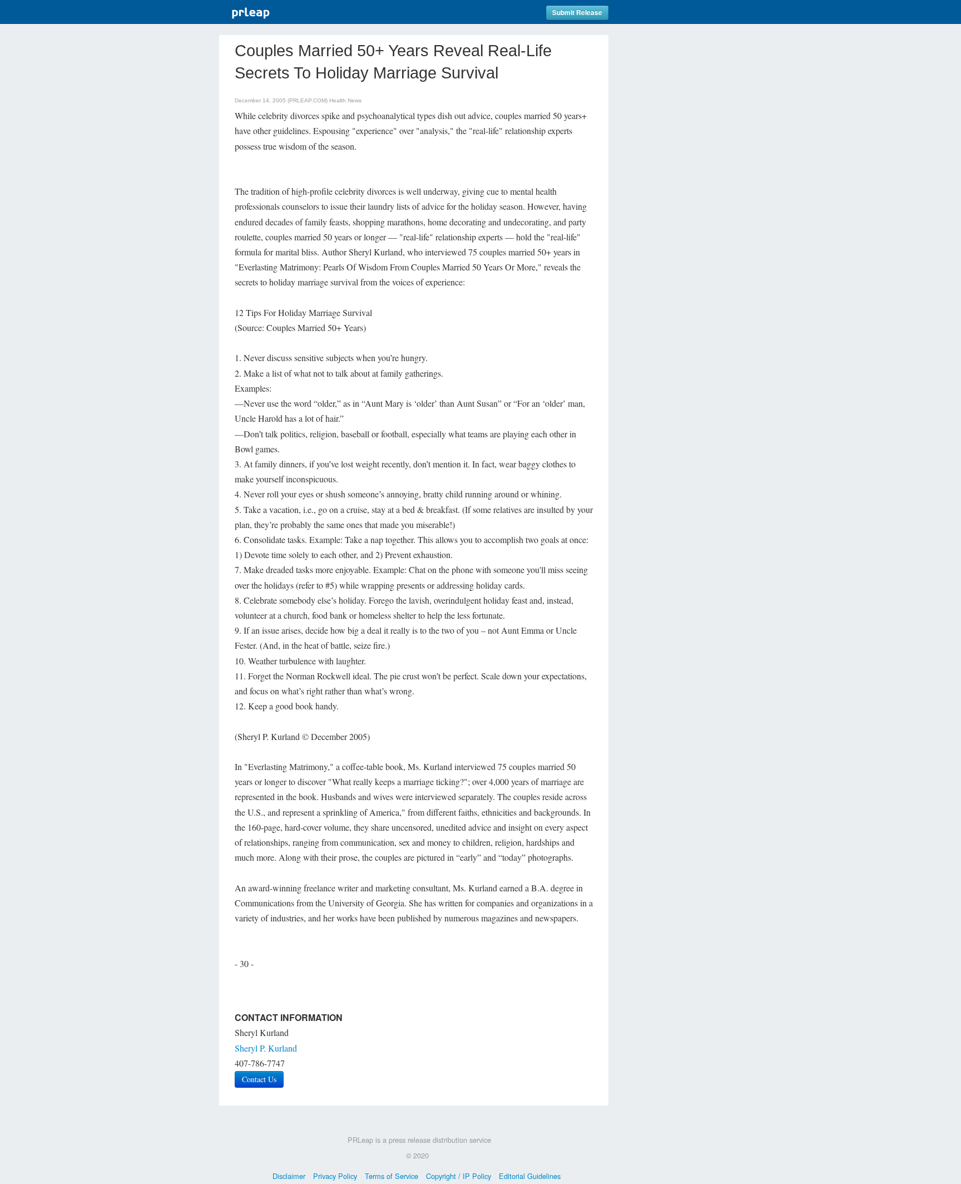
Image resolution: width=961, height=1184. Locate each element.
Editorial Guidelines (530, 1176)
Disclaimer (289, 1176)
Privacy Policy (335, 1176)
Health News (345, 100)
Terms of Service (391, 1176)
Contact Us (259, 1079)
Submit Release (577, 12)
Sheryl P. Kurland (266, 1048)
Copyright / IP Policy (458, 1176)
